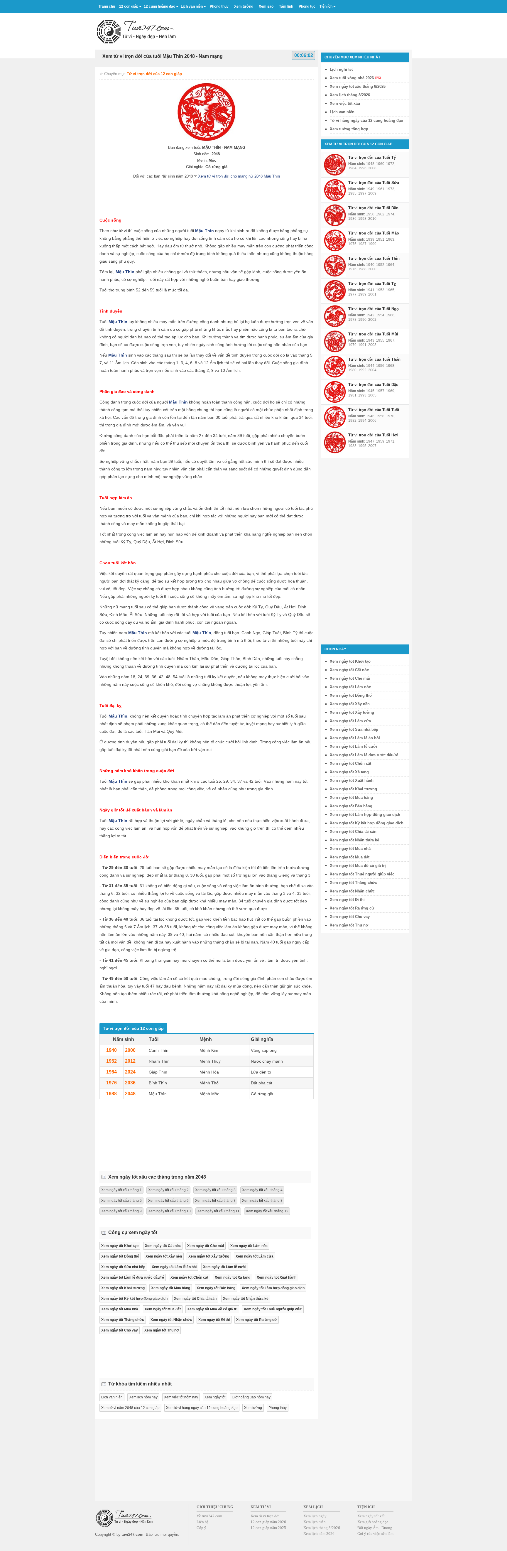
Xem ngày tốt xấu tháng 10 (169, 1211)
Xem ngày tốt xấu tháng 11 (218, 1211)
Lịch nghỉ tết (341, 69)
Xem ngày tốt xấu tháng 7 (215, 1201)
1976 (111, 1082)
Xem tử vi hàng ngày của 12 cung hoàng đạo (202, 1408)
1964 (111, 1071)
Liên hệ (203, 1522)
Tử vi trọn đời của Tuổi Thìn (374, 258)
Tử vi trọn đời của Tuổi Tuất (373, 410)
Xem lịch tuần (314, 1522)
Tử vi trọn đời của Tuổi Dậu (373, 384)
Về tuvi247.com (209, 1516)
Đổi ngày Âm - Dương (374, 1527)
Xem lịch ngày (315, 1516)
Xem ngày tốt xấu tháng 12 (267, 1211)
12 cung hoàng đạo (159, 6)
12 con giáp (128, 6)
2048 (130, 1093)
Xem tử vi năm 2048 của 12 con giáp (130, 1408)
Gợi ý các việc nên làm (375, 1533)
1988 (111, 1093)
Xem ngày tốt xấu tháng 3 (215, 1190)
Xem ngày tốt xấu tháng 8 (262, 1201)
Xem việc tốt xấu (345, 103)
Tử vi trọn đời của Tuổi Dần (373, 208)
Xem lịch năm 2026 (318, 1533)
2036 (130, 1082)
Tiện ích (326, 6)
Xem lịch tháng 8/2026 (350, 95)
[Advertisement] (305, 29)
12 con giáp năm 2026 (268, 1522)
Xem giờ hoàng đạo (372, 1522)
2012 (130, 1061)
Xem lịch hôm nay (143, 1397)
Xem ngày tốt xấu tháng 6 (168, 1201)
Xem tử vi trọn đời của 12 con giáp (358, 144)
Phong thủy (277, 1408)
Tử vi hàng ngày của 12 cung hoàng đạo (366, 120)
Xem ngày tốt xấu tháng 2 (168, 1190)
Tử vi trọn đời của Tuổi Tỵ (372, 283)
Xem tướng (253, 1408)
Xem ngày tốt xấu (371, 1516)
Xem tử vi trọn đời (265, 1516)
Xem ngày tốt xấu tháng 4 (262, 1190)
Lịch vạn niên (192, 6)
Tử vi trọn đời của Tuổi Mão (373, 233)
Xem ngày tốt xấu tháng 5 (121, 1201)
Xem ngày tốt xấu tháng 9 (121, 1211)
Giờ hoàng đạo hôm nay (251, 1397)
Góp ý (201, 1527)
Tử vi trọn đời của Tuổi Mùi (373, 334)
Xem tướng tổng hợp (349, 129)
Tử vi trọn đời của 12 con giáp (154, 74)
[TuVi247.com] (136, 31)
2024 (130, 1071)
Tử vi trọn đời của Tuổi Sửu (373, 182)
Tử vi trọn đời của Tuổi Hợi (373, 435)
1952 (111, 1061)
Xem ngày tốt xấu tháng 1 (121, 1190)
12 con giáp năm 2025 (268, 1527)
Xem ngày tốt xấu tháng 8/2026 (358, 86)
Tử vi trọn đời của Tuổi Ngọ (373, 309)
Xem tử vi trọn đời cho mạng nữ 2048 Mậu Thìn (239, 176)
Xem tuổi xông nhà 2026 (352, 78)
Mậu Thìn (204, 230)
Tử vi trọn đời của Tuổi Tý (372, 157)
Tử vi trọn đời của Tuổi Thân (374, 359)
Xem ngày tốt (215, 1397)
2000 (130, 1050)
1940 (111, 1050)
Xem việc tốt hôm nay (181, 1397)
